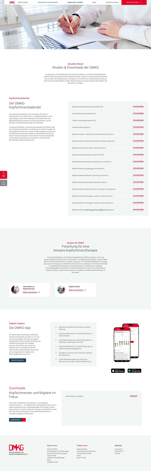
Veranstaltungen (112, 2)
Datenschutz (119, 451)
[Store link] (117, 371)
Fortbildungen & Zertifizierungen (58, 451)
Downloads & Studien (75, 2)
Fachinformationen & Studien (57, 453)
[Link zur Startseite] (12, 2)
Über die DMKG (23, 2)
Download (133, 396)
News (94, 2)
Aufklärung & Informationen (47, 2)
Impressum (119, 449)
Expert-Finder (51, 455)
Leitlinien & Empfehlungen (56, 458)
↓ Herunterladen (138, 106)
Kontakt (117, 453)
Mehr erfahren (17, 360)
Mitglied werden (52, 462)
